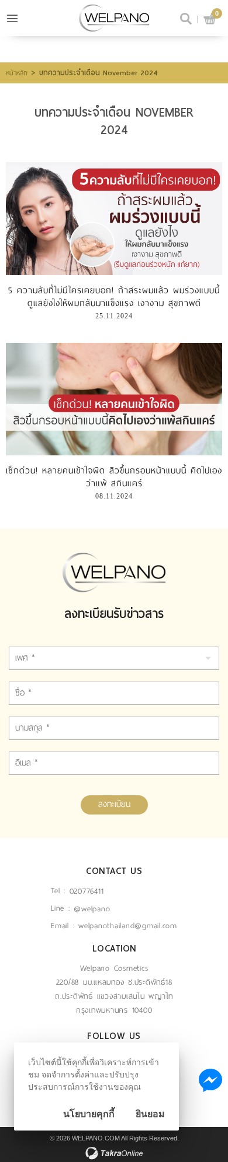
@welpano (92, 908)
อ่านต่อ (114, 217)
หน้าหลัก (16, 73)
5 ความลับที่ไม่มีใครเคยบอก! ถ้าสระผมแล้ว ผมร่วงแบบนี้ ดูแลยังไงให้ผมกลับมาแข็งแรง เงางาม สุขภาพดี (114, 297)
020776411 (87, 891)
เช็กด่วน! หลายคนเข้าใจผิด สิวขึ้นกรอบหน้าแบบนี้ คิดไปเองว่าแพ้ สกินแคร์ (114, 477)
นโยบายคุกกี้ (89, 1114)
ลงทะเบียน (114, 804)
